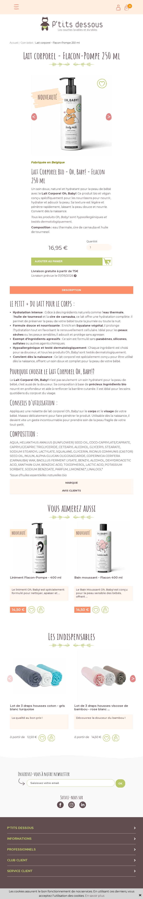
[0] (126, 7)
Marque (71, 482)
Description (71, 290)
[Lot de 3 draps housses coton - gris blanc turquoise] (39, 675)
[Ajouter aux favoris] (102, 83)
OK (120, 783)
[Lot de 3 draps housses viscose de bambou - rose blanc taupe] (103, 675)
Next (109, 117)
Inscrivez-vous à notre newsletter (44, 774)
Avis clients (71, 490)
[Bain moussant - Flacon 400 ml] (103, 547)
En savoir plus (94, 895)
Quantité (91, 241)
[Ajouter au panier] (40, 609)
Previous (34, 117)
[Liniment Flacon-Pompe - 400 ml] (39, 547)
